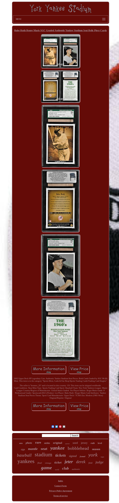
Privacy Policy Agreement (60, 491)
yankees (26, 461)
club (65, 468)
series (47, 443)
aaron (67, 444)
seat (44, 449)
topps (102, 457)
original (57, 442)
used (75, 442)
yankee (57, 448)
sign (23, 449)
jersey (84, 442)
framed (82, 456)
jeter (69, 461)
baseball (24, 455)
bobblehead (78, 448)
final (39, 463)
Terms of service (60, 496)
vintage (48, 463)
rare (38, 442)
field (90, 463)
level (100, 443)
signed (73, 456)
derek (80, 461)
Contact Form (60, 486)
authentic (76, 469)
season (96, 449)
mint (21, 443)
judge (99, 462)
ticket (58, 462)
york (93, 455)
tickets (60, 455)
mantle (33, 449)
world (57, 469)
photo (29, 442)
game (46, 467)
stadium (43, 455)
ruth (93, 443)
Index (60, 481)
